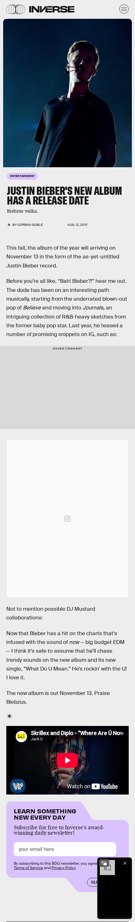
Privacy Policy (63, 867)
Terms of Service (28, 867)
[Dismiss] (125, 863)
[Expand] (104, 863)
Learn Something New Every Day (45, 813)
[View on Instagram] (67, 518)
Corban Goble (30, 225)
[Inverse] (51, 9)
